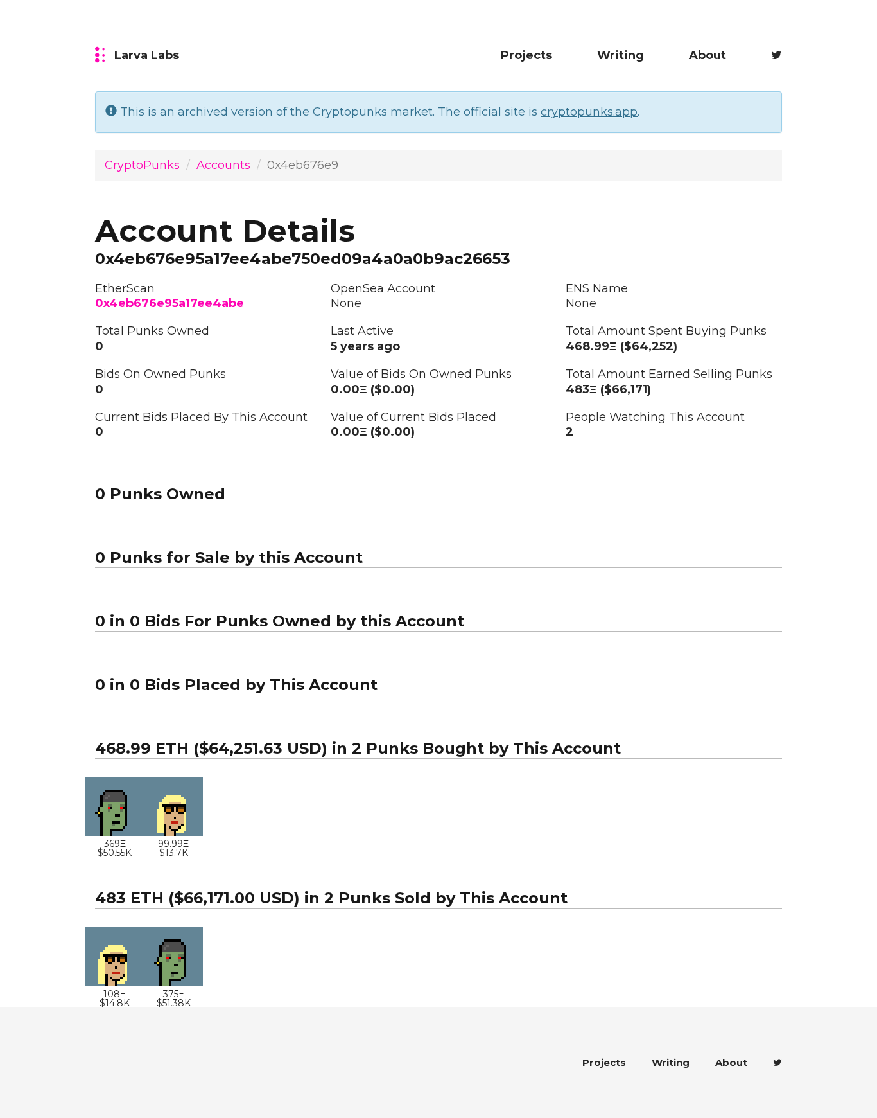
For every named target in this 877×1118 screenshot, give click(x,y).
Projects (526, 55)
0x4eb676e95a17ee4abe (169, 303)
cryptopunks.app (589, 112)
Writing (620, 55)
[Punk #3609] (114, 807)
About (707, 55)
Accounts (223, 165)
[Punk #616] (174, 807)
